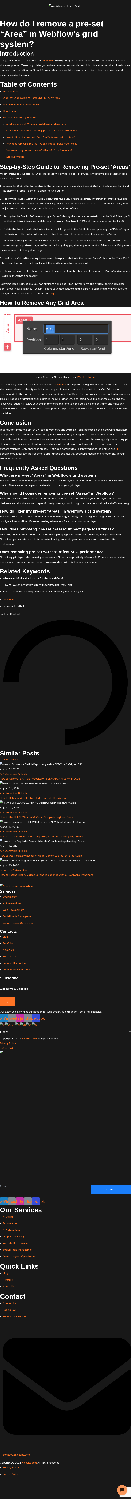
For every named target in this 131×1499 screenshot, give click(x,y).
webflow (48, 60)
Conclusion (9, 111)
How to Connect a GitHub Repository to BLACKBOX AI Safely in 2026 (40, 778)
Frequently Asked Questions (20, 117)
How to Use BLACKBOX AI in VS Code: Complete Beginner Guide (36, 817)
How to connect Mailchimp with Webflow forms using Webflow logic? (43, 591)
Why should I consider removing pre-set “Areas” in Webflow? (41, 130)
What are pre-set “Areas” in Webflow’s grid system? (36, 124)
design (52, 293)
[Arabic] (2, 1024)
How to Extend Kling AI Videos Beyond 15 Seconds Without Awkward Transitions (46, 875)
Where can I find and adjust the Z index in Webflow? (33, 578)
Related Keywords (13, 156)
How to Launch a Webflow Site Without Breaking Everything (37, 585)
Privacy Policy (8, 1043)
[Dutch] (17, 1024)
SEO (118, 449)
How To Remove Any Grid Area (21, 104)
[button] (120, 6)
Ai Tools (22, 774)
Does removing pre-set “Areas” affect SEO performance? (39, 150)
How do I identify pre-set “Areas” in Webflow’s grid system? (40, 137)
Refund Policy (8, 1048)
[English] (23, 1024)
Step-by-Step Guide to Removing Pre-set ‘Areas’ (31, 97)
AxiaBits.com (29, 1038)
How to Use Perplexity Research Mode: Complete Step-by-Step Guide (41, 855)
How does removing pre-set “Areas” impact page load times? (41, 143)
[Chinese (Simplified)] (10, 1024)
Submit (111, 1189)
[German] (29, 1024)
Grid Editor (60, 384)
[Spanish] (35, 1024)
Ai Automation (8, 774)
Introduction (10, 91)
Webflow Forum (86, 377)
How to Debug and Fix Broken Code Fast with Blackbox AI (33, 798)
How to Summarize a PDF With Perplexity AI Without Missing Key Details (41, 836)
